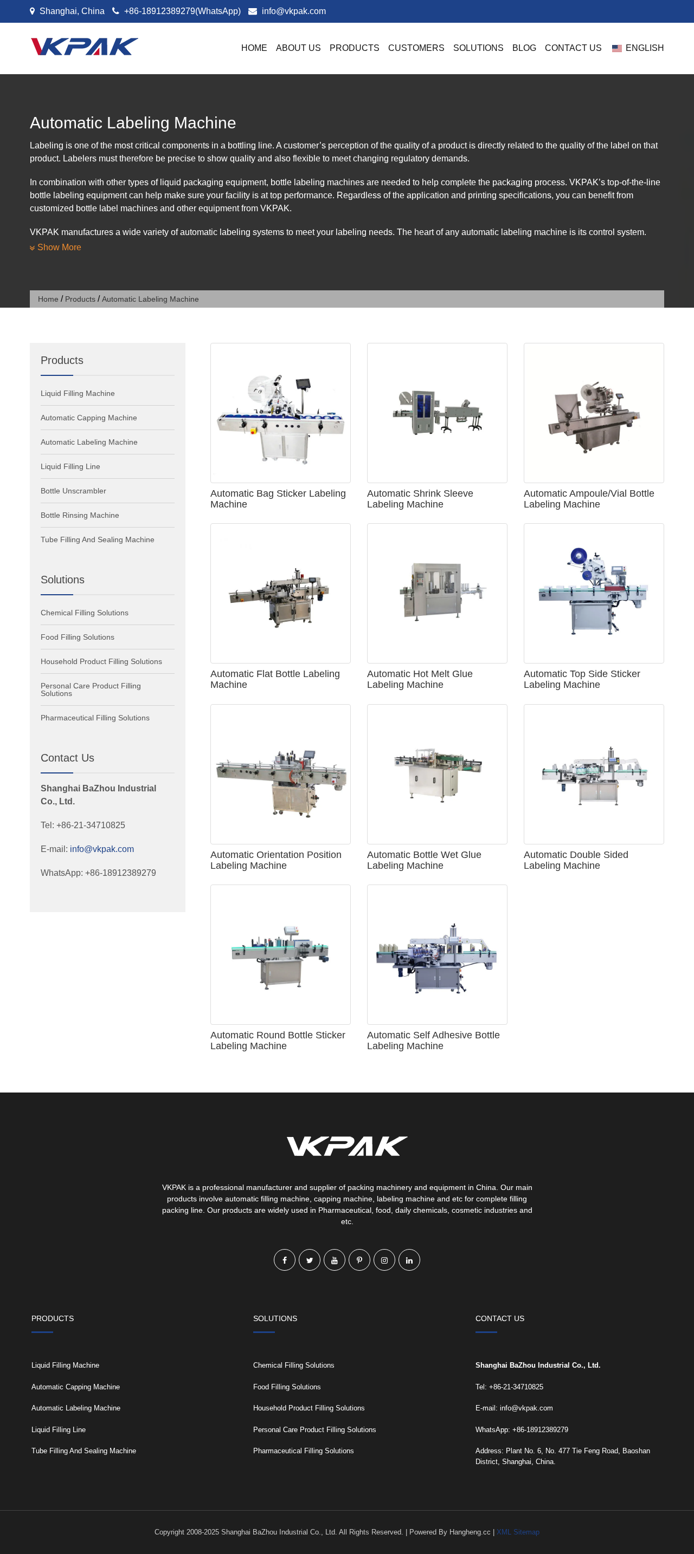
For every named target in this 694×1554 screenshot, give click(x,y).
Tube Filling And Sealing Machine (98, 539)
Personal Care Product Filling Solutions (91, 689)
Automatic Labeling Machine (89, 442)
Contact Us (573, 48)
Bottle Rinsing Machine (80, 515)
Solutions (478, 48)
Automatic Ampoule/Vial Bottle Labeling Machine (589, 499)
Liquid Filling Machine (78, 393)
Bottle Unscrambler (73, 490)
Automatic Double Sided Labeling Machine (576, 860)
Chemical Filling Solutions (84, 612)
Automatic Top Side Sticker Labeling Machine (582, 679)
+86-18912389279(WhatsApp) (181, 11)
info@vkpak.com (294, 11)
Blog (524, 48)
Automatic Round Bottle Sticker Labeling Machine (277, 1040)
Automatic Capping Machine (89, 417)
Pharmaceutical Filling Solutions (95, 717)
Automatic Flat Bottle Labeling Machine (275, 679)
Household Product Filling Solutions (101, 661)
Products (355, 48)
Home (254, 48)
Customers (416, 48)
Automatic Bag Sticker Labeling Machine (278, 499)
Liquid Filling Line (70, 466)
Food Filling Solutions (77, 637)
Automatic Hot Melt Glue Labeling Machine (420, 679)
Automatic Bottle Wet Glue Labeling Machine (424, 860)
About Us (298, 48)
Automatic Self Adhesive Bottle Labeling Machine (433, 1040)
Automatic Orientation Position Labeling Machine (276, 860)
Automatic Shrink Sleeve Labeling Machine (420, 499)
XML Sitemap (518, 1532)
